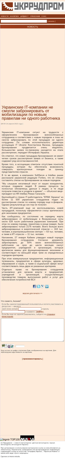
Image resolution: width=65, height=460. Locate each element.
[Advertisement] (32, 62)
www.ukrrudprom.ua (53, 448)
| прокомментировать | (32, 359)
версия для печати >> (32, 293)
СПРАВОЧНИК (35, 16)
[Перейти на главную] (32, 13)
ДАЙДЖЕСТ (24, 16)
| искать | (51, 21)
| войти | (39, 312)
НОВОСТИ (4, 16)
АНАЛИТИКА (14, 16)
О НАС (43, 16)
